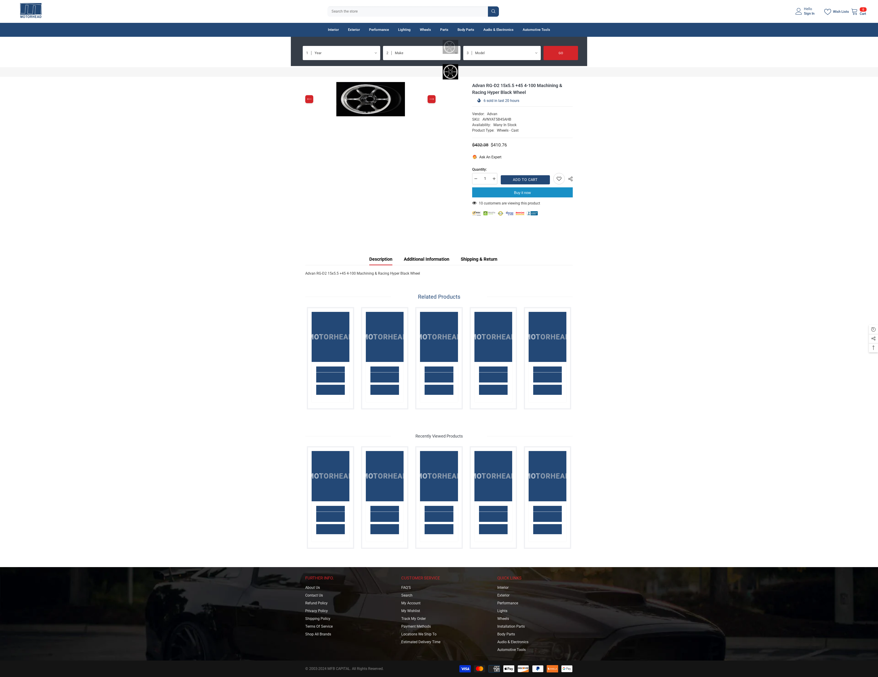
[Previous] (309, 99)
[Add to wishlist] (559, 178)
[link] (330, 377)
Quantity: (479, 169)
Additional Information (426, 259)
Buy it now (522, 193)
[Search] (413, 11)
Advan (492, 114)
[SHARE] (569, 178)
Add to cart (525, 180)
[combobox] (407, 11)
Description (380, 259)
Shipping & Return (479, 259)
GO (561, 53)
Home (310, 72)
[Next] (432, 99)
